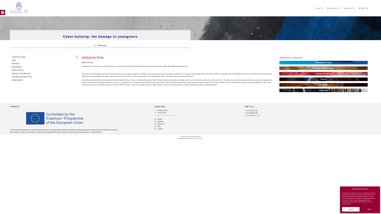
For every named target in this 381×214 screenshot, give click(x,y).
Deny (369, 209)
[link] (2, 12)
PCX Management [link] (198, 138)
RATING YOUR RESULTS (21, 74)
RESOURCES (17, 67)
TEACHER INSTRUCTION (22, 77)
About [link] (318, 8)
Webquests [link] (348, 8)
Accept (351, 209)
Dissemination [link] (332, 8)
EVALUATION (17, 80)
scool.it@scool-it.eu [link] (253, 115)
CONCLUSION (17, 70)
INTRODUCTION (18, 57)
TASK (14, 60)
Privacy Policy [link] (362, 200)
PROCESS (15, 63)
